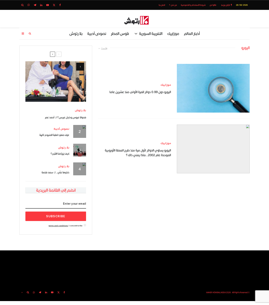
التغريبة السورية (150, 33)
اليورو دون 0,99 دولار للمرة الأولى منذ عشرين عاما (140, 92)
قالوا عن (213, 5)
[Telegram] (35, 5)
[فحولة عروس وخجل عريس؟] (55, 81)
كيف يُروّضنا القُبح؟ (59, 153)
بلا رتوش (76, 33)
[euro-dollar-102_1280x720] (213, 149)
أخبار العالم (192, 33)
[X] (54, 5)
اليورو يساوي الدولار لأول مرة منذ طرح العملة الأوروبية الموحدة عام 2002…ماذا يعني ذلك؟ (138, 153)
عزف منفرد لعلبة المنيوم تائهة (54, 135)
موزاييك (173, 33)
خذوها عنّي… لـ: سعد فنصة (55, 172)
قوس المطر (120, 33)
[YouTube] (47, 5)
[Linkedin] (41, 5)
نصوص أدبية (96, 33)
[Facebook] (60, 5)
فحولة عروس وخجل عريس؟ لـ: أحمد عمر (65, 117)
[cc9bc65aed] (213, 88)
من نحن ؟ (173, 5)
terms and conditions (58, 225)
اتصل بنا (162, 5)
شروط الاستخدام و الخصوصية (193, 5)
